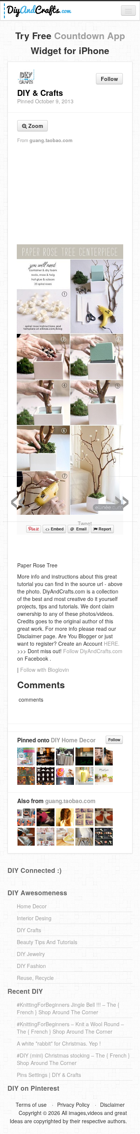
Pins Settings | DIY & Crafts (49, 1074)
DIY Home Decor (73, 740)
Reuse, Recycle (35, 977)
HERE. (111, 643)
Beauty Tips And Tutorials (47, 942)
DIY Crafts (29, 930)
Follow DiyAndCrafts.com (92, 651)
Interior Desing (34, 918)
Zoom (35, 125)
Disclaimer (112, 1104)
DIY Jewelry (31, 954)
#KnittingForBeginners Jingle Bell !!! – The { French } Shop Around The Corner (68, 1008)
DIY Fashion (31, 965)
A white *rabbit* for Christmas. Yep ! (59, 1043)
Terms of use (31, 1104)
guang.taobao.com (50, 140)
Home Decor (32, 906)
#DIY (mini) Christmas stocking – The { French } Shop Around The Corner (73, 1059)
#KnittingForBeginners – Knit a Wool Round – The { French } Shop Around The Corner (70, 1027)
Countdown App (89, 35)
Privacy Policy (73, 1104)
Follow (109, 78)
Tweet (85, 523)
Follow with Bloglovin (44, 669)
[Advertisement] (70, 194)
